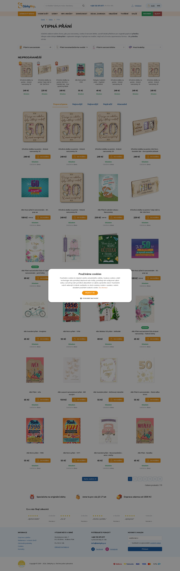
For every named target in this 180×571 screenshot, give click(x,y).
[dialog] (90, 285)
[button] (90, 298)
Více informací (103, 288)
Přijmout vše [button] (90, 293)
